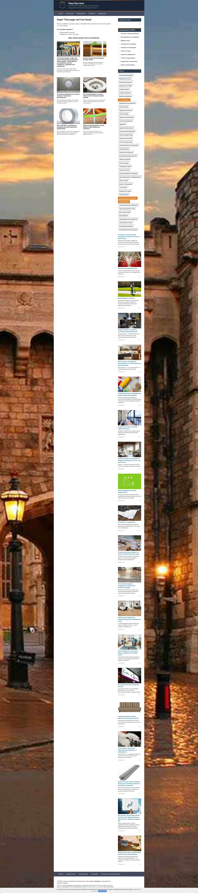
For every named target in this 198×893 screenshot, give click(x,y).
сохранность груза (125, 191)
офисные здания (124, 159)
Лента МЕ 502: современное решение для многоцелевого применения (67, 127)
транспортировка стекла (127, 209)
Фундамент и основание (129, 61)
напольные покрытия (126, 152)
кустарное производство (127, 131)
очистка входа (124, 163)
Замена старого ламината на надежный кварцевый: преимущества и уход (129, 619)
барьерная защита (125, 79)
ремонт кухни (123, 180)
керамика (122, 124)
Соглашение (94, 874)
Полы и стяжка (126, 51)
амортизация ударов (126, 75)
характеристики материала (128, 219)
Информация (102, 13)
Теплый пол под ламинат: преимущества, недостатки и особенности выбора (126, 585)
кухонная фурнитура (126, 135)
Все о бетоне (69, 13)
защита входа (123, 114)
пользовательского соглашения (95, 887)
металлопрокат (124, 149)
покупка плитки (124, 170)
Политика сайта (83, 874)
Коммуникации (81, 13)
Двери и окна (125, 40)
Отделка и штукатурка (128, 47)
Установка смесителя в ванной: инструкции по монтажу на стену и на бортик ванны (129, 236)
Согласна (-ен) (102, 891)
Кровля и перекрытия (128, 54)
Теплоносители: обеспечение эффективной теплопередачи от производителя (127, 750)
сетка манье (123, 187)
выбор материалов (125, 96)
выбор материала (125, 93)
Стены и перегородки (128, 58)
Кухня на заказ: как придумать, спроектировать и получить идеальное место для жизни (129, 363)
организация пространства (128, 156)
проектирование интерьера (128, 173)
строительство (124, 202)
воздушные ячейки (125, 86)
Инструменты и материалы (130, 37)
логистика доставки (125, 142)
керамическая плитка (126, 128)
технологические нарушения (128, 205)
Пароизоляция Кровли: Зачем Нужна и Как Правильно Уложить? (93, 127)
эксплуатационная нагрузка (128, 230)
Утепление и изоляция (128, 44)
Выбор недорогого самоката (126, 298)
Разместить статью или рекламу (110, 874)
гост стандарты (124, 100)
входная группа (124, 89)
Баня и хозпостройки (128, 65)
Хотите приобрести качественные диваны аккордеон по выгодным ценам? (128, 653)
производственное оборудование (130, 177)
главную (70, 34)
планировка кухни (125, 166)
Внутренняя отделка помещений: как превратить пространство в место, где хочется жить (129, 460)
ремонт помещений (125, 184)
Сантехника (91, 13)
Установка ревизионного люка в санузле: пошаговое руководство (68, 95)
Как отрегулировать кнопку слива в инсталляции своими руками (93, 95)
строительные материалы (127, 198)
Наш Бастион (76, 3)
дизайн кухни (123, 107)
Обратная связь (70, 874)
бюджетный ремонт (125, 82)
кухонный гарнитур (125, 138)
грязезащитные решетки (127, 103)
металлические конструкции (128, 145)
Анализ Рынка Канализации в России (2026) (93, 59)
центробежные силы (126, 223)
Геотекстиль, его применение (126, 522)
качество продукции (126, 121)
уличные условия (125, 212)
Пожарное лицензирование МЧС (127, 268)
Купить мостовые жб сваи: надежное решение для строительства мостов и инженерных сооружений (129, 783)
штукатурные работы (126, 226)
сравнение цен (124, 194)
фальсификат (123, 216)
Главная (60, 13)
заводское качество (125, 110)
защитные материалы (126, 117)
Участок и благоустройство (130, 33)
